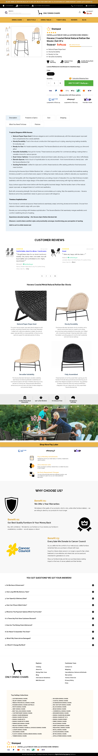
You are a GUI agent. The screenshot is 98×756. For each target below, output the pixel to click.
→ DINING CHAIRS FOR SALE (19, 717)
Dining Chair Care (41, 672)
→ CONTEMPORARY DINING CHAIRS (21, 713)
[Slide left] (14, 42)
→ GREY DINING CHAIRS (18, 709)
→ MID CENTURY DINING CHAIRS (61, 705)
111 (55, 276)
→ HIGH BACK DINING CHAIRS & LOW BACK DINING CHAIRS (28, 727)
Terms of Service (70, 677)
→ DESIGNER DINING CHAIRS (60, 713)
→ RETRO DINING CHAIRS (58, 734)
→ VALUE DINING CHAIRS (58, 723)
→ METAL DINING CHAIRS (58, 729)
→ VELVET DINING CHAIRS (19, 700)
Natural (51, 74)
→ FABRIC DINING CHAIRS (59, 721)
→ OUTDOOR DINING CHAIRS (60, 731)
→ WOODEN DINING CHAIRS (59, 698)
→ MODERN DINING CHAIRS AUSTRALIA (22, 705)
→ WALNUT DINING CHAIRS (19, 725)
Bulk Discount (40, 680)
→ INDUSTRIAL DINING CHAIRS (60, 727)
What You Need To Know (17, 124)
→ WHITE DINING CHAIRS (18, 707)
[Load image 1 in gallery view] (8, 29)
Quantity (50, 78)
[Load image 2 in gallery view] (8, 36)
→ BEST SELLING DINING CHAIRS (21, 711)
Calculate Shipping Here (80, 78)
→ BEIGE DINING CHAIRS (58, 709)
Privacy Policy (69, 680)
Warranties (68, 675)
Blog (37, 675)
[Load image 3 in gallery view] (8, 42)
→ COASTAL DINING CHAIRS (59, 700)
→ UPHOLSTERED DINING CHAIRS (61, 736)
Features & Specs (31, 118)
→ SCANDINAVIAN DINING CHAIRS (61, 702)
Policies (37, 124)
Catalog (38, 666)
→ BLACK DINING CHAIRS (58, 707)
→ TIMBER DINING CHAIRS (19, 736)
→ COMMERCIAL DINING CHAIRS (61, 711)
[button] (18, 12)
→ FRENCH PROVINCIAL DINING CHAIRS (22, 702)
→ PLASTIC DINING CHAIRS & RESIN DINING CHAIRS (26, 734)
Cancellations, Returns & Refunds (75, 672)
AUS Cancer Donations (43, 677)
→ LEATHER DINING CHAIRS (19, 698)
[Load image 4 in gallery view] (8, 49)
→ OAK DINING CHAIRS (17, 731)
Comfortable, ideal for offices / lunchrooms (31, 251)
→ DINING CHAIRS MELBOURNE (60, 715)
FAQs (66, 683)
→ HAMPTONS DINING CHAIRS (60, 725)
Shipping (63, 118)
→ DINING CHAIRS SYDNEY (59, 719)
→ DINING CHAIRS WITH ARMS (20, 721)
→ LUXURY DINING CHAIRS (19, 729)
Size (48, 118)
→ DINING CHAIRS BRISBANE (19, 715)
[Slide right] (38, 42)
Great (64, 251)
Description (13, 118)
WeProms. (65, 754)
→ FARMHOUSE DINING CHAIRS (20, 723)
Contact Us (68, 666)
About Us (39, 669)
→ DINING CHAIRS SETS (18, 719)
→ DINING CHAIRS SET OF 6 (59, 717)
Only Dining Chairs (31, 754)
